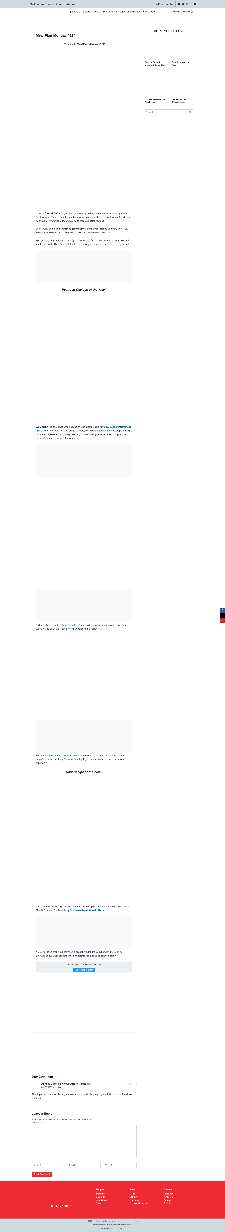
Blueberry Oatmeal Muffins (57, 755)
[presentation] (155, 47)
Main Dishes (102, 1197)
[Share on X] (222, 615)
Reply (132, 1084)
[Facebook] (179, 4)
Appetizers (74, 11)
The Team (134, 1200)
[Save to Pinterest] (222, 620)
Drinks (106, 11)
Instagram (168, 1197)
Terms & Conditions (139, 1203)
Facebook (168, 1193)
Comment (38, 1122)
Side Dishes (134, 11)
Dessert (96, 11)
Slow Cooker (149, 11)
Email (73, 1165)
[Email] (194, 4)
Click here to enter (84, 969)
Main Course (119, 11)
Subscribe (70, 4)
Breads (86, 11)
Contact (59, 4)
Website (109, 1165)
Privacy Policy (106, 1228)
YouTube (167, 1203)
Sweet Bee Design (132, 1221)
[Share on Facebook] (222, 610)
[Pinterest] (187, 4)
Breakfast (100, 1193)
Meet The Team (37, 4)
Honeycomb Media (117, 1221)
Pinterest (167, 1200)
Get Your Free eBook (165, 4)
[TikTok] (191, 4)
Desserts (100, 1203)
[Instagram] (183, 4)
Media (50, 4)
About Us (115, 1228)
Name (37, 1165)
